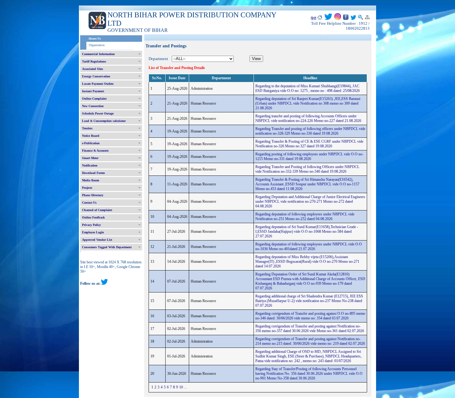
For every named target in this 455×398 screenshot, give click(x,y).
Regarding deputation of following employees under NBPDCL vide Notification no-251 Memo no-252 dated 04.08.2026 (304, 216)
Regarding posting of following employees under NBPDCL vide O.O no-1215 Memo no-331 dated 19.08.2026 (309, 156)
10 (181, 387)
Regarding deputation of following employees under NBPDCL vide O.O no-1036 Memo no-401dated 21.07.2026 (308, 246)
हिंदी (313, 18)
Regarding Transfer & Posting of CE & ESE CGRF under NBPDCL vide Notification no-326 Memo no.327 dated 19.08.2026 (309, 143)
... (185, 387)
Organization (97, 45)
